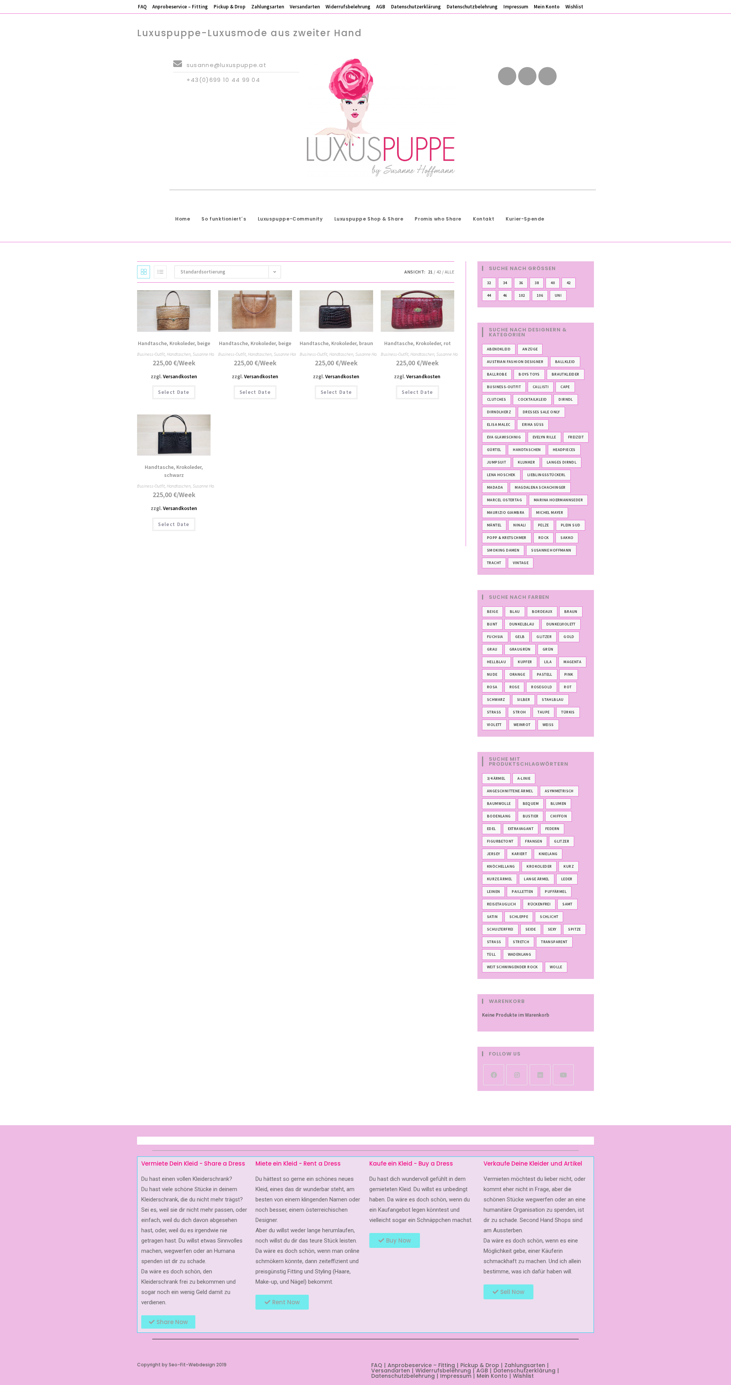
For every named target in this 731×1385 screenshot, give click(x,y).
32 (489, 282)
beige (492, 611)
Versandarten (305, 6)
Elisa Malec (498, 424)
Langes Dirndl (561, 462)
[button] (183, 299)
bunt (492, 624)
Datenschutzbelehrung (472, 6)
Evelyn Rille (544, 437)
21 (430, 272)
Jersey (493, 853)
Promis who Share (438, 219)
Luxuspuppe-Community (290, 219)
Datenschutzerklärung (416, 6)
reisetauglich (501, 904)
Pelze (543, 525)
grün (548, 649)
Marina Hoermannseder (558, 499)
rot (567, 687)
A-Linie (524, 778)
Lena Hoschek (501, 474)
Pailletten (522, 891)
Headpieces (564, 449)
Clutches (496, 399)
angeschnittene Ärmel (510, 790)
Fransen (533, 841)
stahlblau (553, 699)
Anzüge (530, 349)
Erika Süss (533, 424)
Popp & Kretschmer (507, 537)
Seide (530, 929)
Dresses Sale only (541, 411)
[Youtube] (527, 76)
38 (537, 282)
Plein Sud (571, 525)
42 (438, 272)
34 (505, 282)
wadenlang (519, 954)
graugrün (520, 649)
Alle (449, 272)
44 (489, 295)
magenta (572, 661)
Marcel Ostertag (504, 499)
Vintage (520, 562)
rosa (492, 687)
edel (491, 828)
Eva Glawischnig (504, 437)
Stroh (519, 712)
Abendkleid (499, 349)
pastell (544, 674)
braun (571, 611)
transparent (554, 941)
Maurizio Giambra (505, 512)
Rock (543, 537)
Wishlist (574, 6)
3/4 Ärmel (496, 778)
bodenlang (499, 816)
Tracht (494, 562)
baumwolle (499, 803)
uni (558, 295)
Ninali (519, 525)
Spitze (574, 929)
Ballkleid (565, 361)
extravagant (520, 828)
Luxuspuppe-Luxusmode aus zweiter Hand (249, 33)
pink (568, 674)
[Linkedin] (547, 76)
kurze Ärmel (499, 878)
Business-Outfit (151, 354)
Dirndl (566, 399)
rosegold (541, 687)
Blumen (558, 803)
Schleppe (518, 916)
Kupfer (525, 661)
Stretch (521, 941)
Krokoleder (539, 866)
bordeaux (542, 611)
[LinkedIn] (540, 1074)
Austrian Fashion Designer (515, 361)
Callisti (541, 386)
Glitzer (544, 636)
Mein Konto (547, 6)
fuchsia (495, 636)
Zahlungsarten (267, 6)
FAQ (142, 6)
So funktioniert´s (223, 219)
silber (523, 699)
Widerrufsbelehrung (348, 6)
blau (515, 611)
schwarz (496, 699)
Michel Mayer (549, 512)
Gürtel (494, 449)
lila (548, 661)
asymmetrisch (559, 790)
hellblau (496, 661)
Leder (567, 878)
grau (492, 649)
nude (492, 674)
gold (569, 636)
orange (517, 674)
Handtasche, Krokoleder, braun (336, 343)
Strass (494, 712)
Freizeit (576, 437)
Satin (492, 916)
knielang (548, 853)
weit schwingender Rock (512, 966)
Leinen (493, 891)
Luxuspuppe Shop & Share (369, 219)
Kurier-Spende (525, 219)
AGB (380, 6)
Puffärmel (556, 891)
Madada (495, 487)
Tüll (491, 954)
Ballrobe (497, 374)
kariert (519, 853)
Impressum (515, 6)
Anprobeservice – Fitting (180, 6)
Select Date (173, 392)
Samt (567, 904)
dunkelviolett (561, 624)
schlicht (549, 916)
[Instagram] (516, 1074)
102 (522, 295)
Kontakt (483, 219)
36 (521, 282)
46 (505, 295)
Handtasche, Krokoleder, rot (417, 343)
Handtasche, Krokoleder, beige (174, 343)
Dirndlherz (499, 411)
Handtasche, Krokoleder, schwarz (174, 471)
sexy (552, 929)
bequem (531, 803)
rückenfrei (539, 904)
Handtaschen (179, 354)
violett (494, 724)
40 (553, 282)
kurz (568, 866)
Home (182, 219)
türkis (568, 712)
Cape (565, 386)
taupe (543, 712)
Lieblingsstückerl (546, 474)
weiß (548, 724)
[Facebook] (507, 76)
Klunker (526, 462)
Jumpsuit (496, 462)
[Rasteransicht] (143, 271)
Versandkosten (180, 376)
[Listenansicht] (160, 271)
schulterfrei (500, 929)
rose (514, 687)
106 (540, 295)
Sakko (566, 537)
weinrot (522, 724)
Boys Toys (529, 374)
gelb (520, 636)
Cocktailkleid (532, 399)
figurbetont (500, 841)
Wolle (556, 966)
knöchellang (501, 866)
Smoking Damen (503, 550)
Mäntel (494, 525)
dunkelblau (522, 624)
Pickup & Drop (230, 6)
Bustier (531, 816)
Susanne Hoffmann (210, 354)
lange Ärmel (536, 878)
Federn (552, 828)
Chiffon (558, 816)
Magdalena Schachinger (540, 487)
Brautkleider (565, 374)
